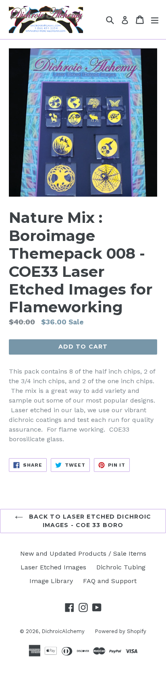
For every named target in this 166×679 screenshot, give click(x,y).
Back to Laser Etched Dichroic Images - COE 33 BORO (89, 521)
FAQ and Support (110, 581)
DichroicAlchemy (63, 631)
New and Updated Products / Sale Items (83, 553)
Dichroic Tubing (120, 567)
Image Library (51, 581)
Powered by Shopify (120, 631)
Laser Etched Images (53, 567)
